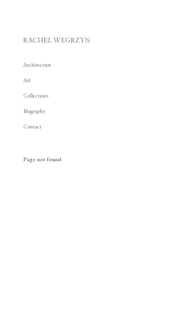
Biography (34, 111)
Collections (35, 95)
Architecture (37, 65)
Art (27, 80)
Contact (32, 126)
